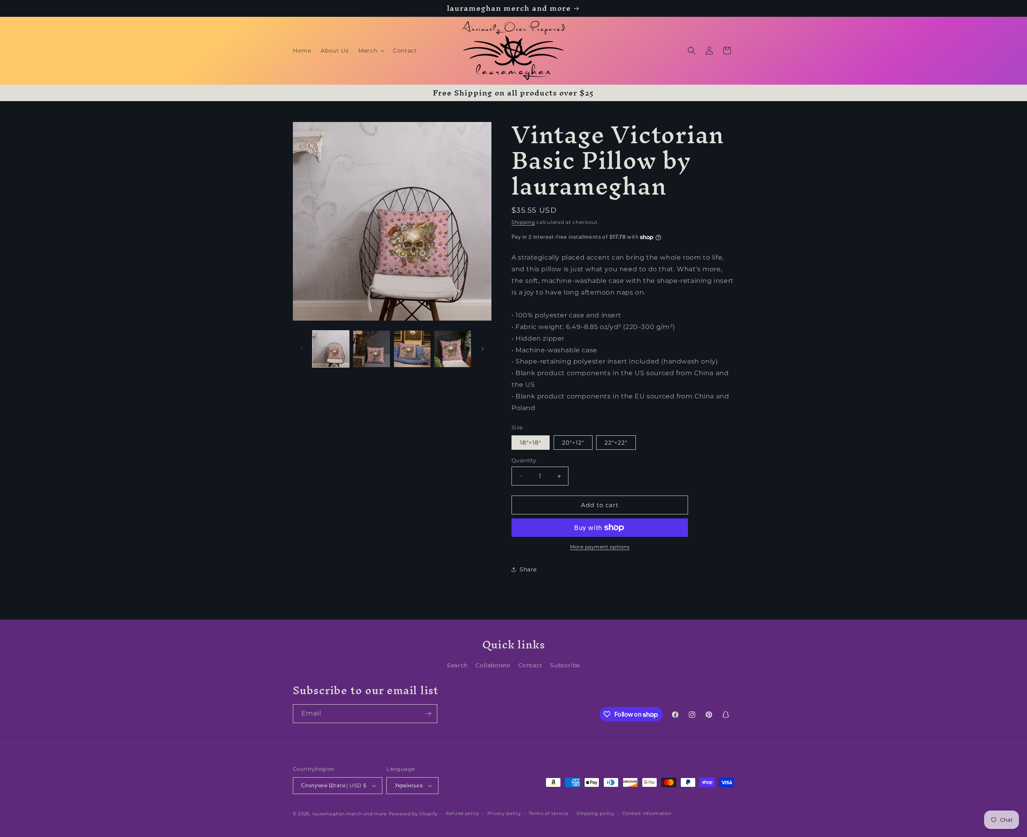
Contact (530, 665)
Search (457, 665)
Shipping (523, 222)
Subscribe (565, 665)
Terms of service (548, 813)
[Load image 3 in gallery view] (412, 349)
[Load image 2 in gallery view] (371, 349)
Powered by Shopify (413, 814)
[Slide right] (482, 349)
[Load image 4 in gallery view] (452, 349)
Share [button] (528, 569)
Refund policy (462, 813)
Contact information (646, 813)
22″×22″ (616, 442)
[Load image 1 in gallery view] (331, 349)
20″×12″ (573, 442)
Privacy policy (504, 813)
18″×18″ (530, 442)
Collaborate (492, 665)
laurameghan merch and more (350, 814)
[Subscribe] (428, 713)
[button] (370, 50)
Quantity (523, 460)
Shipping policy (595, 813)
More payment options (599, 547)
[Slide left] (302, 349)
